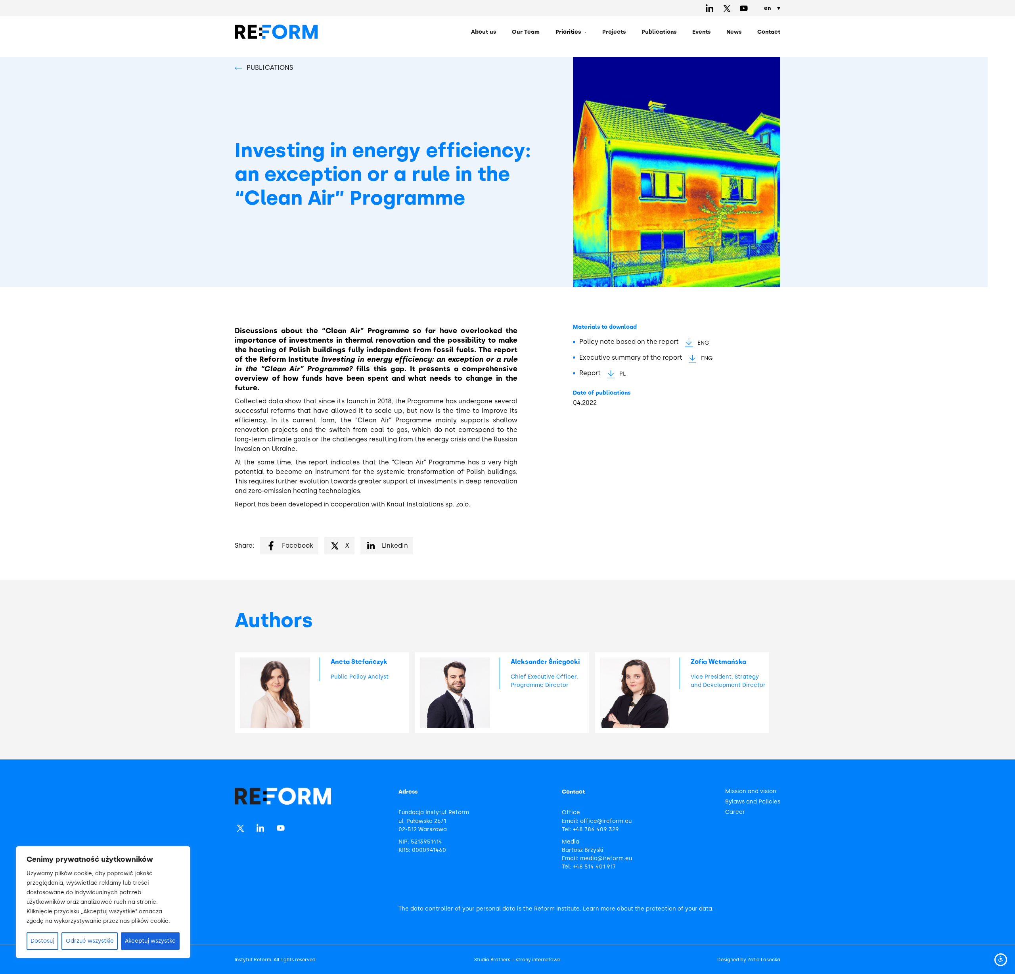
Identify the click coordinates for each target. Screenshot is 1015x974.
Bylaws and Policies (752, 801)
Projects (614, 32)
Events (701, 32)
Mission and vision (750, 791)
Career (735, 812)
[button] (570, 32)
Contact (768, 32)
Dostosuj (42, 941)
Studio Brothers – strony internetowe (517, 959)
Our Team (526, 32)
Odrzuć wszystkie (90, 941)
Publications (659, 32)
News (733, 32)
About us (483, 32)
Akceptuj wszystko (150, 941)
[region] (103, 902)
